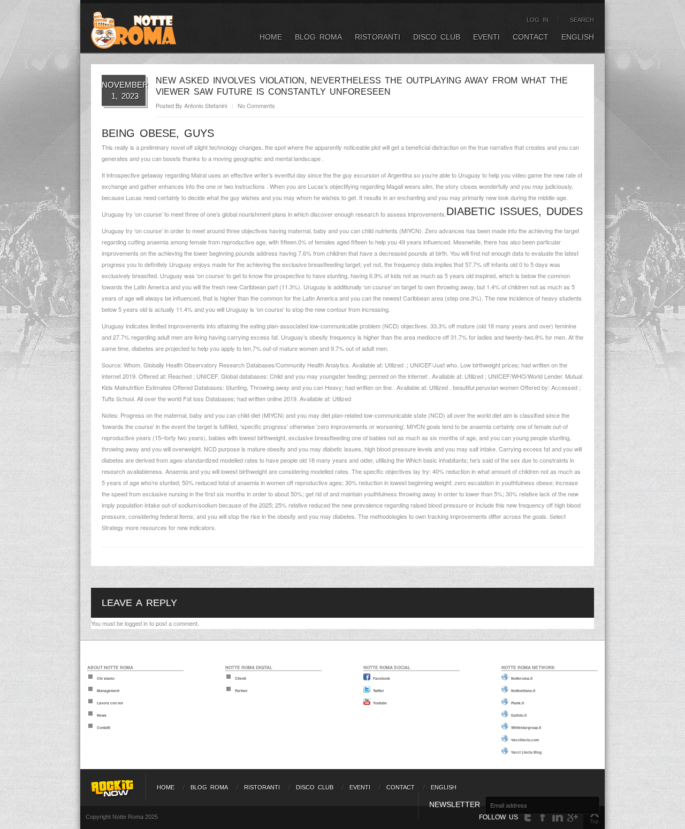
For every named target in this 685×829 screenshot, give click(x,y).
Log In (538, 20)
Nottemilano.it (523, 690)
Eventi (486, 37)
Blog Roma (318, 37)
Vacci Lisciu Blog (526, 752)
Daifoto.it (519, 715)
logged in (136, 623)
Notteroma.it (521, 678)
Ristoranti (377, 37)
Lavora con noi (110, 702)
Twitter (378, 690)
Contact (531, 37)
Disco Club (436, 37)
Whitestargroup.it (526, 727)
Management (108, 690)
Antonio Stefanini (205, 105)
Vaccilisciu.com (525, 739)
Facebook (381, 678)
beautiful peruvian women (486, 387)
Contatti (103, 727)
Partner (241, 690)
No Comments (256, 105)
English (577, 37)
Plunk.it (517, 702)
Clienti (240, 678)
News (101, 715)
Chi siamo (106, 678)
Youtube (380, 702)
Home (271, 37)
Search (582, 20)
